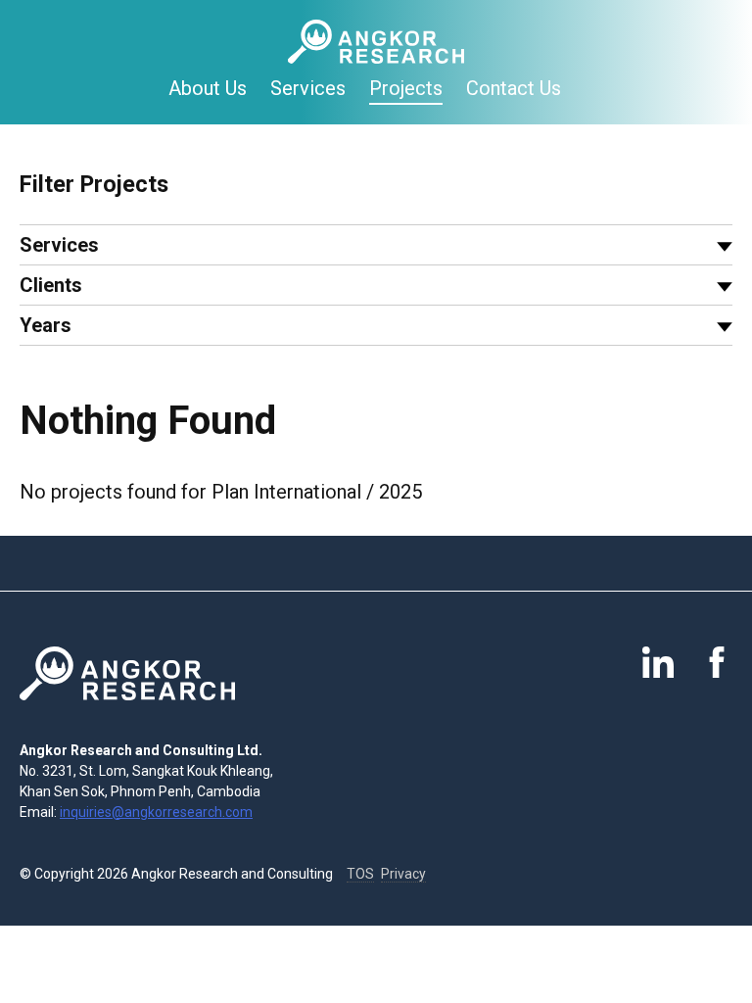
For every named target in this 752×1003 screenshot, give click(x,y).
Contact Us (513, 88)
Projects (406, 88)
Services (308, 88)
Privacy (403, 874)
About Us (207, 88)
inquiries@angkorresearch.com (156, 812)
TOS (360, 874)
